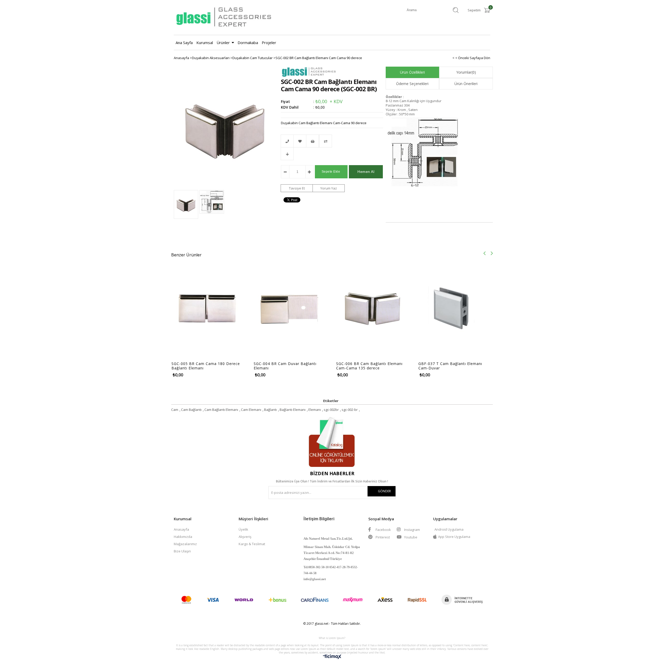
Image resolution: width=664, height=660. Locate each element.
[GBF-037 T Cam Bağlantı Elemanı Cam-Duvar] (455, 305)
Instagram (411, 529)
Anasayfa (181, 529)
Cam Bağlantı (191, 409)
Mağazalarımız (185, 544)
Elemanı (314, 409)
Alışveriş (245, 536)
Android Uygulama (449, 529)
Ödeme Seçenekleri (412, 83)
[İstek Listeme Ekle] (312, 141)
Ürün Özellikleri (412, 72)
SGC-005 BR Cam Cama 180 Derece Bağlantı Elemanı (205, 365)
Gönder (384, 491)
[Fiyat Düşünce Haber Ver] (287, 153)
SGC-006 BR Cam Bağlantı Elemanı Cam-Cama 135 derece (369, 365)
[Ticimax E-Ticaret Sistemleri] (332, 657)
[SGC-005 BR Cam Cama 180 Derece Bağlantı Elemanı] (208, 305)
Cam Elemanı (251, 409)
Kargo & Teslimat (252, 544)
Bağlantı (270, 409)
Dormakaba (248, 42)
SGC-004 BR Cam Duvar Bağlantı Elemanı (285, 365)
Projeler (269, 42)
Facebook (383, 529)
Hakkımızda (183, 536)
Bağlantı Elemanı (293, 409)
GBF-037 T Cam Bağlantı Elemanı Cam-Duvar (450, 365)
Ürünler (223, 42)
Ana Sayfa (184, 42)
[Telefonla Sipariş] (287, 141)
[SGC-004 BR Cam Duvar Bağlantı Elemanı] (291, 305)
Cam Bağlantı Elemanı (221, 409)
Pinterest (382, 537)
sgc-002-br (350, 409)
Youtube (410, 537)
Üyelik (243, 529)
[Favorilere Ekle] (299, 141)
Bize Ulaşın (182, 551)
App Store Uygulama (454, 536)
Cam (174, 409)
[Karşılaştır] (332, 141)
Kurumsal (204, 42)
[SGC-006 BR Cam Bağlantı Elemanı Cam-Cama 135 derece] (373, 305)
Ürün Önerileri (466, 83)
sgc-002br (331, 409)
